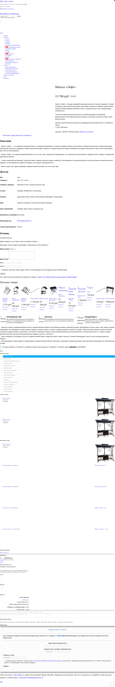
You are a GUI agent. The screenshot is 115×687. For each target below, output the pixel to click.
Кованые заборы (8, 368)
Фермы (7, 50)
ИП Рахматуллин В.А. (24, 221)
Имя (2, 263)
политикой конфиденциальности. (30, 678)
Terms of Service (42, 614)
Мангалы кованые (86, 132)
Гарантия (16, 588)
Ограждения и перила (15, 47)
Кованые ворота (8, 363)
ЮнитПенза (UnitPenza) (9, 14)
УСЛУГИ (5, 65)
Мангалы (11, 54)
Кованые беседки (8, 386)
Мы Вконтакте (25, 599)
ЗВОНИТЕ (72, 347)
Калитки (7, 42)
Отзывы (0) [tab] (27, 135)
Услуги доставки (10, 70)
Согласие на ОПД (24, 615)
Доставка (16, 587)
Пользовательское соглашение (60, 615)
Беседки (7, 52)
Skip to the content (6, 1)
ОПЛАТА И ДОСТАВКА (8, 75)
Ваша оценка (5, 249)
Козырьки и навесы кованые (11, 382)
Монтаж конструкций (11, 68)
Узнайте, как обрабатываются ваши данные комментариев (57, 277)
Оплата (15, 590)
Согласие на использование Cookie (40, 615)
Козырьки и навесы (10, 48)
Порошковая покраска (11, 71)
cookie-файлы (18, 675)
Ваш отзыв (4, 259)
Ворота (7, 38)
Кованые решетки (8, 372)
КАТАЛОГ (5, 37)
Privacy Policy (31, 614)
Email (2, 266)
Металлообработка (10, 67)
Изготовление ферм (15, 580)
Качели (7, 57)
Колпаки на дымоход (14, 59)
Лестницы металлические (12, 45)
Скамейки (8, 55)
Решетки (7, 43)
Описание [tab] (6, 135)
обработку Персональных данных (51, 661)
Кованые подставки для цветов (12, 361)
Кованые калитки (8, 377)
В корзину (73, 96)
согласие (36, 661)
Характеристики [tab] (17, 135)
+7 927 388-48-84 (7, 6)
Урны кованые (9, 60)
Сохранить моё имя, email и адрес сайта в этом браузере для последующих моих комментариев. (34, 270)
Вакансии (15, 592)
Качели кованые (8, 389)
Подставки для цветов (11, 62)
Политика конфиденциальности (9, 615)
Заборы (7, 40)
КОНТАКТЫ (6, 78)
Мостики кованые (8, 391)
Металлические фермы (9, 375)
